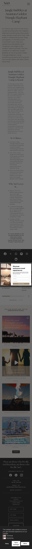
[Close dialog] (30, 264)
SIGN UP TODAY (21, 283)
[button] (4, 536)
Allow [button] (25, 543)
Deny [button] (7, 543)
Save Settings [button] (16, 543)
